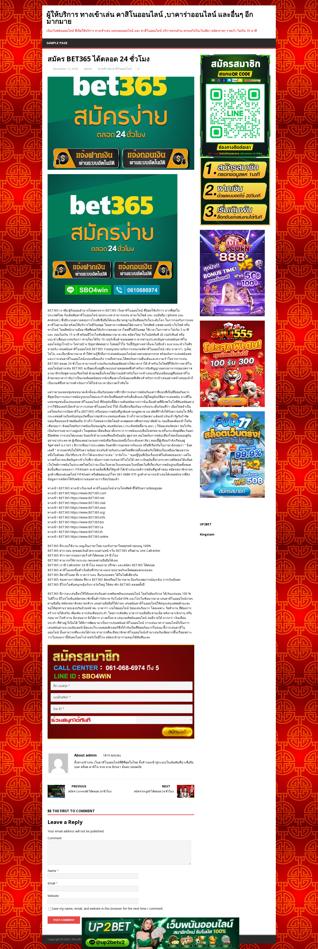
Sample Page (57, 43)
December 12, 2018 (65, 69)
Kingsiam (207, 534)
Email (52, 883)
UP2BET (206, 524)
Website (53, 896)
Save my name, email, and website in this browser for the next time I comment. (107, 908)
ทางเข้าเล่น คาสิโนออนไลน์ (115, 69)
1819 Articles (112, 755)
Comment (55, 838)
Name (52, 871)
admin (88, 69)
